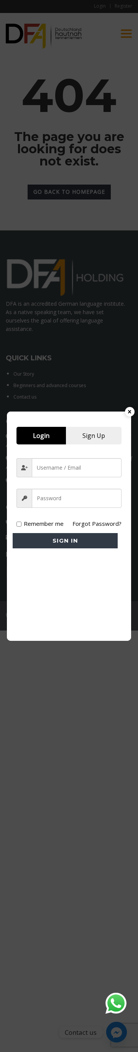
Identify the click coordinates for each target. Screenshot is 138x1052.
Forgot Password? (97, 523)
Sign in (65, 540)
